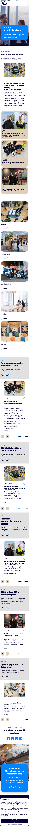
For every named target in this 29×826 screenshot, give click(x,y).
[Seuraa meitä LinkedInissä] (16, 738)
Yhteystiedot (15, 787)
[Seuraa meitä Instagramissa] (12, 738)
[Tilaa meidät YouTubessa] (20, 738)
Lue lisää (5, 375)
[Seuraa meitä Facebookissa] (8, 738)
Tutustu (4, 229)
